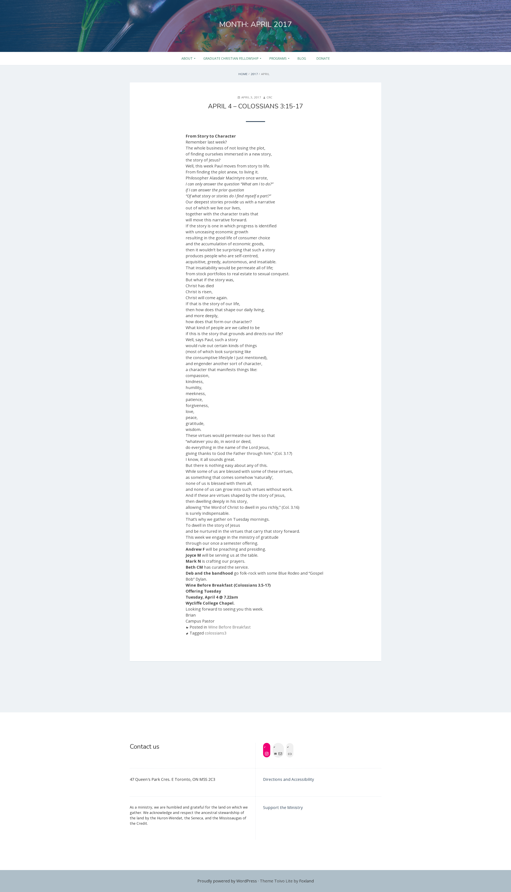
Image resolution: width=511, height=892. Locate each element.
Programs (278, 58)
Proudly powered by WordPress (227, 881)
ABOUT (187, 58)
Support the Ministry (283, 807)
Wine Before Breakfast (229, 627)
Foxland (306, 881)
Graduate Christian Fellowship (230, 58)
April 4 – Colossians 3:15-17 (255, 106)
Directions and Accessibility (288, 779)
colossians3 (215, 633)
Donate (323, 58)
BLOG (301, 58)
